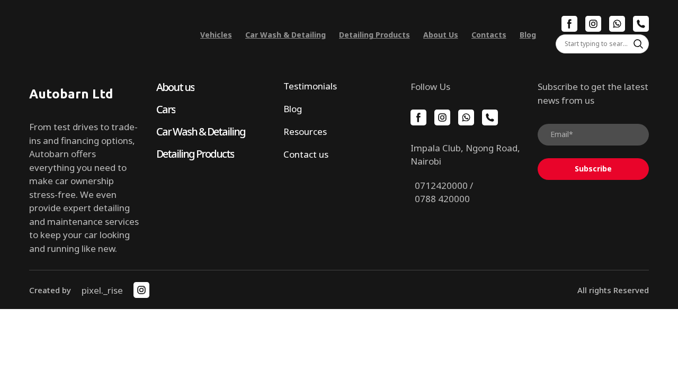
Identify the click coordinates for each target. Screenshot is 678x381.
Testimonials (310, 86)
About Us (440, 35)
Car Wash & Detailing (285, 35)
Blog (528, 35)
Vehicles (216, 35)
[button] (569, 24)
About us (175, 87)
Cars (165, 109)
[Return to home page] (104, 35)
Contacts (488, 35)
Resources (305, 131)
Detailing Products (374, 35)
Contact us (305, 154)
